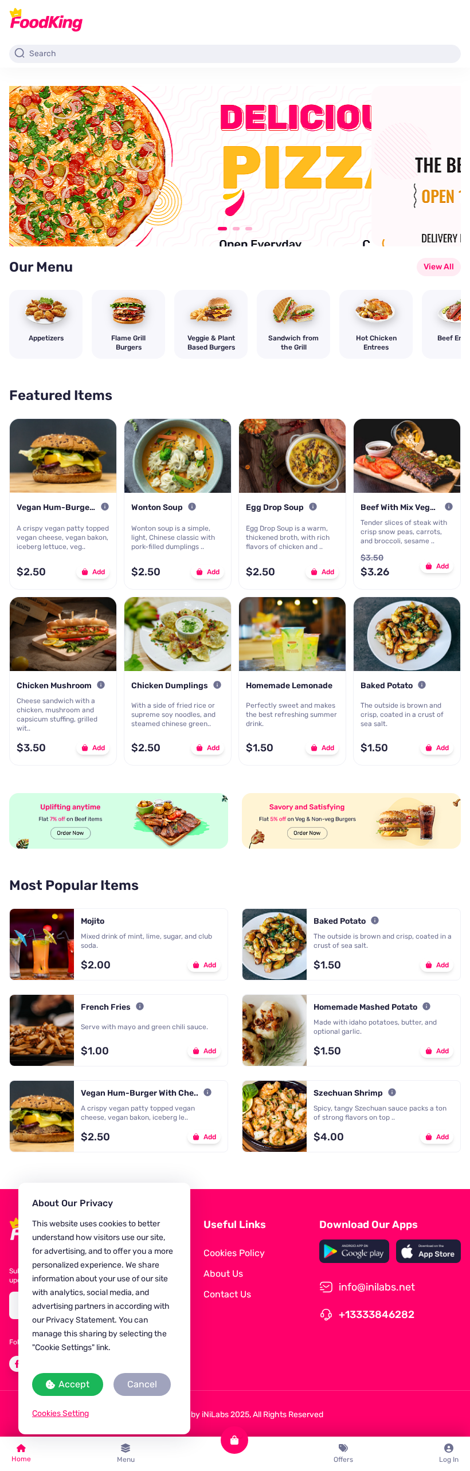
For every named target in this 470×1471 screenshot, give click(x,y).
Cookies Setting (60, 1413)
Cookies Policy (234, 1253)
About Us (223, 1273)
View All (439, 267)
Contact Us (227, 1294)
